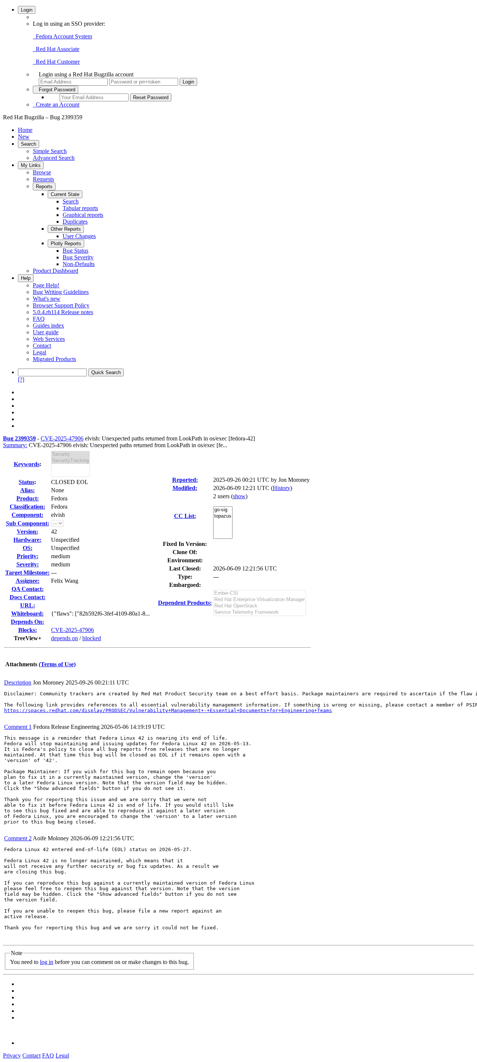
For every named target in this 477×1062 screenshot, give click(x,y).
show (239, 496)
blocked (91, 638)
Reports (44, 186)
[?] (21, 379)
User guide (46, 332)
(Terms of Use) (57, 664)
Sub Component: (27, 523)
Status (26, 482)
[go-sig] (223, 510)
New (23, 136)
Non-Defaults (79, 264)
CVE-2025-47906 (62, 438)
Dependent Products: (185, 603)
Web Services (49, 339)
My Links (31, 165)
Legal (39, 352)
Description (17, 682)
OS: (27, 548)
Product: (27, 498)
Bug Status (75, 250)
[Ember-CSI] (260, 593)
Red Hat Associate (56, 49)
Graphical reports (83, 215)
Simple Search (50, 151)
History (281, 488)
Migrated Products (54, 359)
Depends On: (27, 622)
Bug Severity (78, 257)
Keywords (27, 464)
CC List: (185, 516)
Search (28, 144)
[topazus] (223, 516)
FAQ (39, 319)
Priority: (27, 556)
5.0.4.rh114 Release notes (63, 312)
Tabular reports (80, 208)
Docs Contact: (27, 597)
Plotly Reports (66, 243)
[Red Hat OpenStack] (260, 606)
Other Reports (66, 229)
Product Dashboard (55, 271)
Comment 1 (18, 727)
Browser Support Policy (61, 305)
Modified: (185, 488)
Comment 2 (18, 838)
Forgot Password (55, 89)
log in (46, 962)
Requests (43, 179)
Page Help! (46, 285)
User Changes (79, 236)
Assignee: (28, 581)
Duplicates (75, 221)
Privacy (12, 1055)
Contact (42, 345)
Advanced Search (54, 158)
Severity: (27, 564)
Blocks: (27, 630)
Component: (27, 515)
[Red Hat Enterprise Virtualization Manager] (260, 600)
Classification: (27, 506)
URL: (27, 605)
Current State (65, 194)
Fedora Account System (62, 36)
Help (26, 278)
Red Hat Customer (56, 62)
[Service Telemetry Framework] (260, 612)
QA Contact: (28, 589)
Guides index (48, 325)
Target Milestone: (27, 572)
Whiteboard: (27, 613)
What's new (46, 298)
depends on (64, 638)
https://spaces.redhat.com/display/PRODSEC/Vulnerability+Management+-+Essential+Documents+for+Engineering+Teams (168, 710)
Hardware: (27, 540)
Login (26, 10)
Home (25, 130)
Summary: (15, 445)
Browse (42, 172)
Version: (27, 531)
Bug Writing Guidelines (61, 292)
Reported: (185, 480)
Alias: (27, 490)
